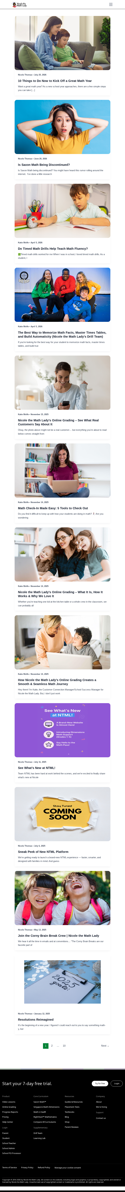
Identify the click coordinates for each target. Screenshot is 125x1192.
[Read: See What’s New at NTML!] (62, 730)
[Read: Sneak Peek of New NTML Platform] (62, 814)
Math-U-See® (40, 1112)
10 (64, 1045)
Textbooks (69, 1112)
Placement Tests (72, 1106)
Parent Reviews (72, 1127)
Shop (67, 1122)
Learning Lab (39, 1138)
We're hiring (101, 1106)
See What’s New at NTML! (36, 768)
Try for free (100, 1083)
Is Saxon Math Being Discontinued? (44, 164)
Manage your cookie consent (68, 1167)
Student (6, 1138)
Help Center (7, 1122)
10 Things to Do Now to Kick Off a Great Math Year (55, 81)
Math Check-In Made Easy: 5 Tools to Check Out (53, 508)
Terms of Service (9, 1167)
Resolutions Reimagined (36, 1019)
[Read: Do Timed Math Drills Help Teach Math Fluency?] (62, 210)
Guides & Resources (74, 1101)
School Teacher (9, 1143)
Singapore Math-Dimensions (46, 1106)
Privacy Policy (27, 1167)
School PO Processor (11, 1153)
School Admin (8, 1148)
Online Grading (9, 1106)
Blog (67, 1116)
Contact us (101, 1118)
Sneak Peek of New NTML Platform (43, 851)
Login (116, 1083)
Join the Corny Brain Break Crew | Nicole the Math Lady (58, 935)
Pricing (5, 1116)
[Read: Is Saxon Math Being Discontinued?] (62, 126)
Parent (5, 1133)
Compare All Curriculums (45, 1122)
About (99, 1101)
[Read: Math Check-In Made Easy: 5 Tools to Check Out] (62, 470)
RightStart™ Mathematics (45, 1116)
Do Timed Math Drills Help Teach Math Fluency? (53, 248)
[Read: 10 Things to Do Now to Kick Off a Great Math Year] (62, 43)
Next (105, 1045)
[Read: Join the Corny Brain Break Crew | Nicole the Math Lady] (62, 898)
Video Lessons (8, 1101)
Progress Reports (10, 1112)
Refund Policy (44, 1167)
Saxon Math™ (40, 1101)
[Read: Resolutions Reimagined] (62, 981)
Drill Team (38, 1133)
